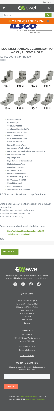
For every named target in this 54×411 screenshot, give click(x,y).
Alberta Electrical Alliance (29, 396)
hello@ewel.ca (29, 350)
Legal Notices (30, 399)
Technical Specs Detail (18, 234)
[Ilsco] (27, 28)
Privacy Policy (40, 399)
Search (48, 15)
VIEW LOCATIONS (27, 356)
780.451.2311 (30, 347)
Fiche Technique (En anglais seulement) (25, 231)
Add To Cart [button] (10, 252)
